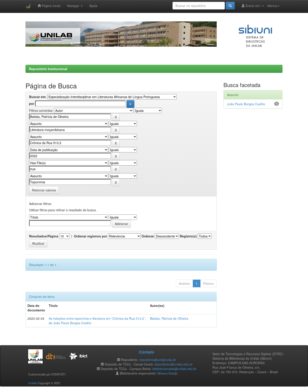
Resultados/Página (43, 236)
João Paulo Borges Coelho (246, 104)
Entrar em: (253, 5)
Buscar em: (37, 96)
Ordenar (148, 236)
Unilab (32, 383)
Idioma (272, 5)
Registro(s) (188, 236)
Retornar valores (44, 190)
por (31, 103)
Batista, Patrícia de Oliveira (169, 318)
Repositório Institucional (48, 69)
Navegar (73, 5)
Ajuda (93, 5)
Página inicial (50, 5)
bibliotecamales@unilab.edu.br (174, 368)
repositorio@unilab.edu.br (157, 359)
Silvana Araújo (167, 373)
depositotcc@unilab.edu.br (173, 364)
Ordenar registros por (90, 236)
